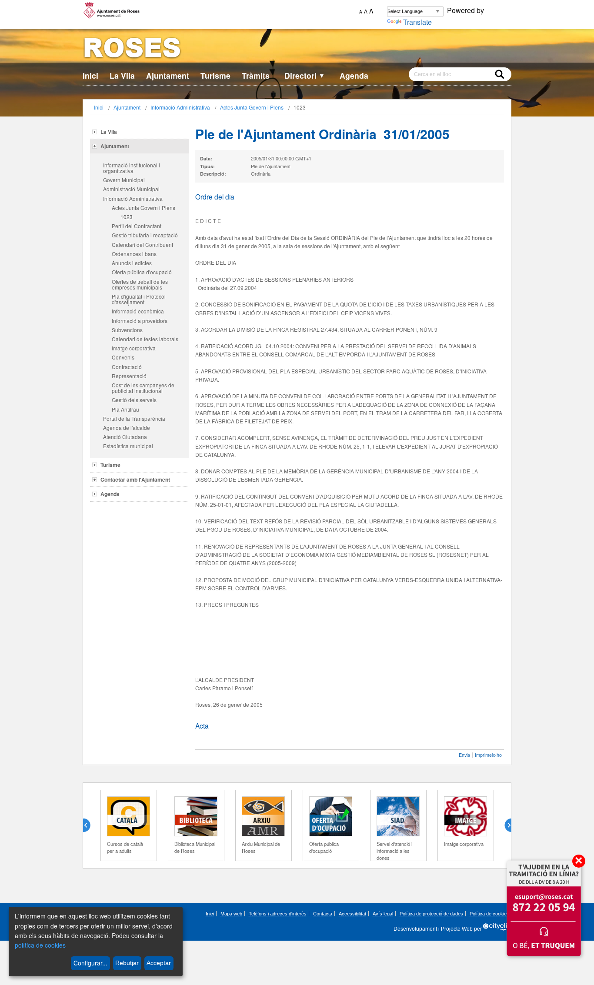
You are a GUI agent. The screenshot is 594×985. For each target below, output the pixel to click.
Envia (464, 755)
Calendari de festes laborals (145, 339)
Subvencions (127, 329)
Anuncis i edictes (132, 262)
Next (504, 825)
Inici (90, 75)
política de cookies (40, 945)
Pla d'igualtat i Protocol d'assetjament (139, 299)
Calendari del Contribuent (142, 244)
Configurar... (90, 962)
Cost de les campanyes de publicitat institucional (143, 387)
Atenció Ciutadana (125, 436)
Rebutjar (127, 962)
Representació (129, 375)
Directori (304, 75)
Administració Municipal (131, 189)
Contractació (127, 366)
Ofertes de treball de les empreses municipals (140, 284)
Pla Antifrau (125, 409)
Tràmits (256, 75)
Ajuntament (167, 75)
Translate (417, 22)
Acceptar (159, 962)
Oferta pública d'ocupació (142, 272)
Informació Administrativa (180, 107)
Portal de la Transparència (134, 418)
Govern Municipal (124, 179)
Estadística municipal (128, 445)
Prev (90, 825)
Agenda (354, 75)
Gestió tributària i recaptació (145, 235)
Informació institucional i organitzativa (131, 167)
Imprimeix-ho (488, 755)
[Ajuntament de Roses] (297, 49)
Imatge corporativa (134, 348)
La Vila (122, 75)
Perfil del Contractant (136, 226)
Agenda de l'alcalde (126, 427)
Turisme (215, 75)
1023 (126, 216)
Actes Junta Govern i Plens (252, 107)
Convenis (123, 357)
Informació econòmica (138, 311)
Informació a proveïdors (139, 320)
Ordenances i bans (134, 253)
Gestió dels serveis (134, 399)
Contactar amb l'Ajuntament (135, 479)
